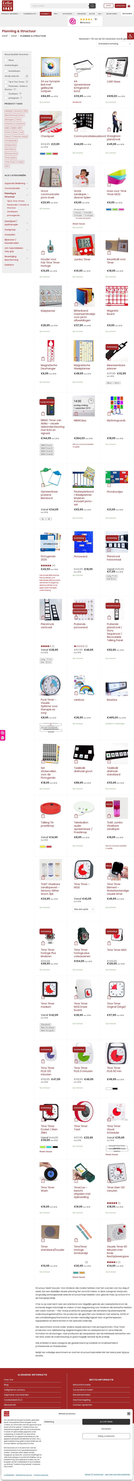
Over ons (8, 1379)
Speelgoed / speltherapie (11, 223)
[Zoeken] (92, 5)
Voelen (20, 162)
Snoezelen (81, 14)
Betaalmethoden (81, 1394)
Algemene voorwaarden (16, 1394)
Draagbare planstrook (114, 138)
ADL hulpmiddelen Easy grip (14, 250)
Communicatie (29, 14)
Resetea (112, 700)
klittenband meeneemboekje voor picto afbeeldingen (84, 315)
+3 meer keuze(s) (83, 218)
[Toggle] (27, 183)
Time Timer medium (47, 1005)
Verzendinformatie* (83, 1389)
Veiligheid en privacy (24, 1475)
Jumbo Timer (82, 259)
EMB (7, 128)
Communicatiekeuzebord (90, 136)
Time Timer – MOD (82, 886)
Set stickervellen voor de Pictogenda (48, 773)
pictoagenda (14, 98)
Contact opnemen (41, 1475)
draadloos (9, 124)
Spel (55, 14)
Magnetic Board (113, 312)
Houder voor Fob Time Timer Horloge (50, 263)
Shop (5, 35)
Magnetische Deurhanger (49, 367)
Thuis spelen (10, 158)
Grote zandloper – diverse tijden (82, 194)
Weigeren (106, 1428)
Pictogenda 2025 (48, 558)
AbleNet (8, 111)
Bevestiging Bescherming (11, 258)
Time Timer (10, 162)
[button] (130, 36)
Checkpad (47, 136)
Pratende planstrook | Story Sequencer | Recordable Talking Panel (115, 632)
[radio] (42, 154)
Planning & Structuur (10, 195)
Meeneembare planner (116, 367)
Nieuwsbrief (10, 1404)
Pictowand (80, 556)
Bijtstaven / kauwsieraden (12, 241)
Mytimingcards (116, 420)
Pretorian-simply (20, 136)
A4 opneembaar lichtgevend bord (82, 86)
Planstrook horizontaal (114, 558)
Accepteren (106, 1421)
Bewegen (9, 119)
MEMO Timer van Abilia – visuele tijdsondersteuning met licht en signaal (52, 427)
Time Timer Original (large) (116, 1005)
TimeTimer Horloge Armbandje (81, 1250)
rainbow (79, 700)
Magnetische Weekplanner (82, 367)
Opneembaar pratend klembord (49, 495)
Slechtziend (10, 149)
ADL (99, 14)
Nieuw (11, 60)
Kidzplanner (48, 311)
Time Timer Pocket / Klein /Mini (49, 1129)
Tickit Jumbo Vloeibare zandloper (115, 826)
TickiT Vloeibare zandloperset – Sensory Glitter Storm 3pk (50, 889)
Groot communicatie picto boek (50, 194)
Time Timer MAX (117, 950)
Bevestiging (111, 14)
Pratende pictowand (81, 626)
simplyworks (10, 145)
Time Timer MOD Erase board (81, 1007)
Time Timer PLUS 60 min (114, 1069)
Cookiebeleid (9, 1475)
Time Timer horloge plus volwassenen (82, 953)
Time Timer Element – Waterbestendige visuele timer (118, 889)
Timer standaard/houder (52, 1248)
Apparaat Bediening (9, 14)
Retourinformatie (82, 1384)
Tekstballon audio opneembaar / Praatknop (83, 827)
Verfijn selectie (12, 76)
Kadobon (9, 264)
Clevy (18, 119)
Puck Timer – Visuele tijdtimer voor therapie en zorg (49, 706)
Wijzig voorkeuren (106, 1436)
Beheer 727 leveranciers (94, 1474)
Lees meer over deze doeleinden (117, 1474)
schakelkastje (11, 141)
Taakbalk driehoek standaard (113, 771)
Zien (7, 166)
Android (18, 111)
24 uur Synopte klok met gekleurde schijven (50, 86)
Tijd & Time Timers (16, 81)
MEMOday (80, 420)
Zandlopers (13, 93)
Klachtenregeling (82, 1399)
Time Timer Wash (47, 1189)
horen (7, 132)
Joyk (21, 132)
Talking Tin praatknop (47, 824)
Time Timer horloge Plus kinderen (48, 953)
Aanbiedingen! (14, 71)
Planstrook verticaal (47, 626)
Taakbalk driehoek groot (83, 769)
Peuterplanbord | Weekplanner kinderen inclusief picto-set (84, 498)
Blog (6, 1384)
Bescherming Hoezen (14, 115)
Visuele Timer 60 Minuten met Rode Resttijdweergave (118, 1251)
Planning (45, 14)
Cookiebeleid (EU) (13, 1399)
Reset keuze (79, 223)
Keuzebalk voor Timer (116, 261)
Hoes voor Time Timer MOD (116, 193)
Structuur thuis (11, 153)
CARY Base (113, 81)
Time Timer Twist (81, 1128)
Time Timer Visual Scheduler (114, 1129)
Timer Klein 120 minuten (116, 1189)
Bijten (92, 14)
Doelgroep (67, 14)
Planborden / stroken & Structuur (18, 206)
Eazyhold (20, 124)
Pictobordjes (115, 492)
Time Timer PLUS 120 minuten (47, 1071)
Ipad (15, 132)
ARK (25, 111)
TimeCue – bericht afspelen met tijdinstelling (82, 1192)
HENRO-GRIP (16, 128)
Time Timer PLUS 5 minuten (83, 1069)
